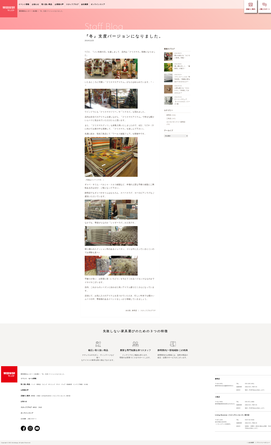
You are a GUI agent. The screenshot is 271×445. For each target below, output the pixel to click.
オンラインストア (98, 4)
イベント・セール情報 (28, 378)
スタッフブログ (72, 4)
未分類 (128, 310)
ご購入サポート (32, 419)
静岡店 (134, 310)
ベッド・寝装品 (36, 384)
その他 (86, 384)
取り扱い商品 (46, 4)
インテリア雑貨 (78, 384)
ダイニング (51, 384)
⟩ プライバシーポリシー (262, 442)
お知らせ (35, 4)
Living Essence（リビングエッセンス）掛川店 (56, 396)
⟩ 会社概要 (250, 442)
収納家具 (69, 384)
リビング (44, 384)
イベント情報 (24, 4)
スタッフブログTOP (148, 310)
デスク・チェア (61, 384)
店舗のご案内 (25, 396)
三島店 (169, 118)
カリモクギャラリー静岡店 (176, 122)
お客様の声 (59, 4)
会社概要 (84, 4)
